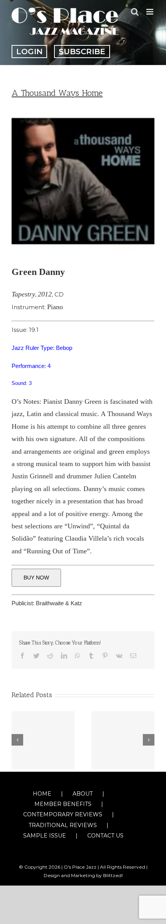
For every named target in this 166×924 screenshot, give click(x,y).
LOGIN (29, 51)
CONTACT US (105, 835)
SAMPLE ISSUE (44, 835)
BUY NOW (36, 577)
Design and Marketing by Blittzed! (83, 875)
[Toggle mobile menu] (150, 12)
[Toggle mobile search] (135, 12)
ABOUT (83, 793)
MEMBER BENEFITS (62, 804)
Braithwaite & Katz (59, 603)
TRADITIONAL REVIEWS (63, 825)
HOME (42, 793)
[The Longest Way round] (122, 740)
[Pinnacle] (43, 740)
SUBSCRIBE (82, 51)
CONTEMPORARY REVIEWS (62, 814)
